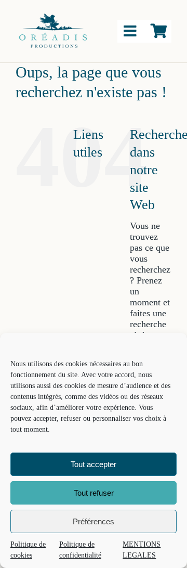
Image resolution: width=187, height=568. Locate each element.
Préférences (93, 521)
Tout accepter (93, 464)
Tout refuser (94, 492)
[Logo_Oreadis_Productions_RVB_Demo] (53, 15)
